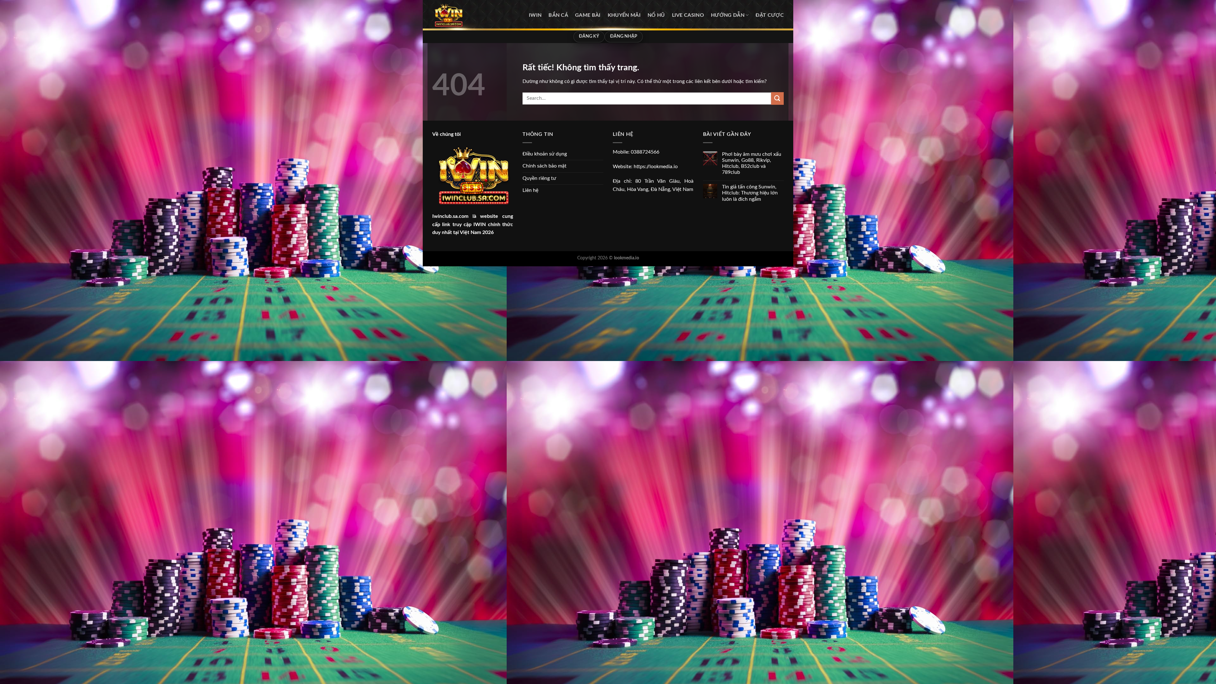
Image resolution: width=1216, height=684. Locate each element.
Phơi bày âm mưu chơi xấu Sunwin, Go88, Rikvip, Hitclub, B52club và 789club (751, 163)
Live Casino (688, 15)
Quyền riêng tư (539, 178)
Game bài (588, 15)
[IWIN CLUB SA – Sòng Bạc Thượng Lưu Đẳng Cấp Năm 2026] (464, 15)
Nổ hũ (656, 15)
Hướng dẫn (727, 15)
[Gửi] (777, 98)
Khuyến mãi (624, 15)
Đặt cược (770, 15)
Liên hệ (530, 190)
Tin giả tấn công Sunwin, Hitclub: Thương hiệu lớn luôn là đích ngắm (750, 192)
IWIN (535, 15)
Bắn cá (558, 15)
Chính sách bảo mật (544, 165)
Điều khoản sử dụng (544, 153)
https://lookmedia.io (656, 166)
